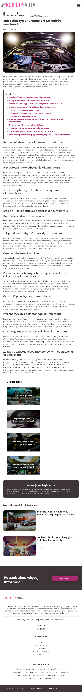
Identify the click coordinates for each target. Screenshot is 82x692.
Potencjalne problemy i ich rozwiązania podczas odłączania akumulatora (36, 120)
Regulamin (53, 688)
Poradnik (41, 648)
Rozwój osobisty (41, 651)
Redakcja (41, 625)
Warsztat (20, 15)
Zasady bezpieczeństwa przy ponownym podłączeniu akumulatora (39, 135)
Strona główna (9, 15)
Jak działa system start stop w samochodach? (23, 466)
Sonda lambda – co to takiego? (41, 678)
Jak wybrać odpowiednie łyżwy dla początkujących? (41, 675)
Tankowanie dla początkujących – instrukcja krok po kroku (55, 539)
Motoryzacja (41, 645)
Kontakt (41, 629)
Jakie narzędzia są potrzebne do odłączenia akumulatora (35, 104)
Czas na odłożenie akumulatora (24, 116)
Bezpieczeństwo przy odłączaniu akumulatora (30, 97)
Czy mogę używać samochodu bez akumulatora (31, 131)
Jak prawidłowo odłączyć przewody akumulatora (31, 113)
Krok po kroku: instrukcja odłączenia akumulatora (32, 107)
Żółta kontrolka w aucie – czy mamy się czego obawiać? (23, 443)
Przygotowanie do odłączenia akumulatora (29, 100)
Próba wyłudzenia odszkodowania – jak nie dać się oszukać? (41, 669)
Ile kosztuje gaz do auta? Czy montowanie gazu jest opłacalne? (55, 513)
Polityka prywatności (15, 688)
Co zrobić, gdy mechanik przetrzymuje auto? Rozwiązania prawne (41, 672)
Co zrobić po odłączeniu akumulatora (26, 125)
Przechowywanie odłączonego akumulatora (29, 128)
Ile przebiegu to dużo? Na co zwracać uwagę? (23, 420)
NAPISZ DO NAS (64, 578)
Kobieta (41, 642)
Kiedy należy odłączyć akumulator (25, 110)
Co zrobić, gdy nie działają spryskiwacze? (23, 397)
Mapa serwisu (36, 688)
